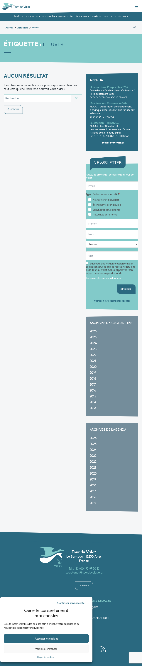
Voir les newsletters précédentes (112, 300)
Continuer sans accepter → (73, 603)
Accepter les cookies (46, 638)
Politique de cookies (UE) (93, 618)
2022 (93, 355)
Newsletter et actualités (106, 199)
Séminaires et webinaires (106, 209)
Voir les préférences (46, 648)
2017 (93, 385)
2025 (93, 337)
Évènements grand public (107, 204)
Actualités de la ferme (105, 214)
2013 (93, 408)
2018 (93, 379)
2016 (93, 390)
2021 (93, 361)
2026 (93, 331)
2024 (93, 343)
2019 (93, 373)
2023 (93, 349)
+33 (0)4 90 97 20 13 (87, 569)
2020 (93, 367)
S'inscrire (126, 289)
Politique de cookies (44, 657)
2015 (93, 396)
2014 (93, 402)
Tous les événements (112, 142)
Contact (84, 585)
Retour (14, 109)
